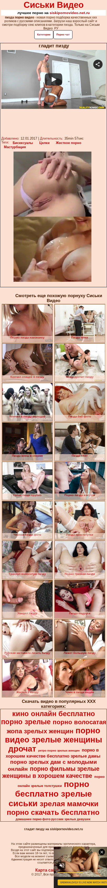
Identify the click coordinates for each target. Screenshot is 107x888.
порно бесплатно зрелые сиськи (50, 793)
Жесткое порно (68, 143)
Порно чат (63, 34)
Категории (43, 34)
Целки (44, 143)
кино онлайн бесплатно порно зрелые (48, 718)
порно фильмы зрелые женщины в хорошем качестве (50, 772)
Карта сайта (47, 870)
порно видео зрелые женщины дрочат (53, 739)
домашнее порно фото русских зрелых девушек (53, 819)
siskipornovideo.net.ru (70, 13)
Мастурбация (15, 147)
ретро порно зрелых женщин (59, 750)
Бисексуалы (23, 143)
